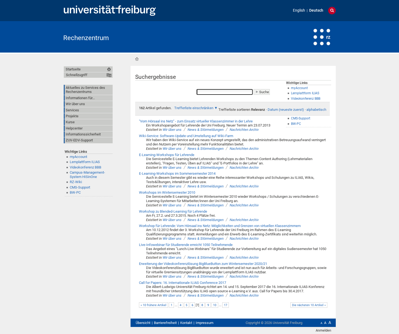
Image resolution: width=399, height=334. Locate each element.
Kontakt (186, 323)
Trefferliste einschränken (193, 108)
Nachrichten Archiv (244, 130)
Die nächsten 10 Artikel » (309, 305)
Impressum (204, 323)
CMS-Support (80, 187)
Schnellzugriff (76, 75)
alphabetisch (316, 110)
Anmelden (323, 330)
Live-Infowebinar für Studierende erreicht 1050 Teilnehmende (186, 245)
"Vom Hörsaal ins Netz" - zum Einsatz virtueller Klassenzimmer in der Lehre (196, 121)
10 (214, 305)
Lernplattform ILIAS (85, 162)
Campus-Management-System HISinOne (87, 174)
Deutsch (316, 10)
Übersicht (143, 323)
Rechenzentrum (86, 38)
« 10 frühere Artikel (153, 305)
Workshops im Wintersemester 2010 (167, 192)
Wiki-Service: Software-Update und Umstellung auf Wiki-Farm (186, 136)
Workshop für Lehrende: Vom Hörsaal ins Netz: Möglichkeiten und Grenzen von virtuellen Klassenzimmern (220, 226)
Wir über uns (172, 130)
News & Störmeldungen (206, 130)
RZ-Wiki (76, 182)
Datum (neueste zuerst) (286, 110)
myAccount (78, 157)
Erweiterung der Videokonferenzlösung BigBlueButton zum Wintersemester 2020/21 (203, 264)
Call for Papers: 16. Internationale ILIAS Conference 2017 (182, 283)
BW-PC (75, 192)
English (299, 10)
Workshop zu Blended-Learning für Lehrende (173, 211)
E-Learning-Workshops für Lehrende (166, 155)
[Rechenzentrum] (309, 36)
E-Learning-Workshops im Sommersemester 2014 (177, 173)
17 (225, 305)
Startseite (136, 59)
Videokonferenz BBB (85, 167)
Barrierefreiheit (165, 323)
